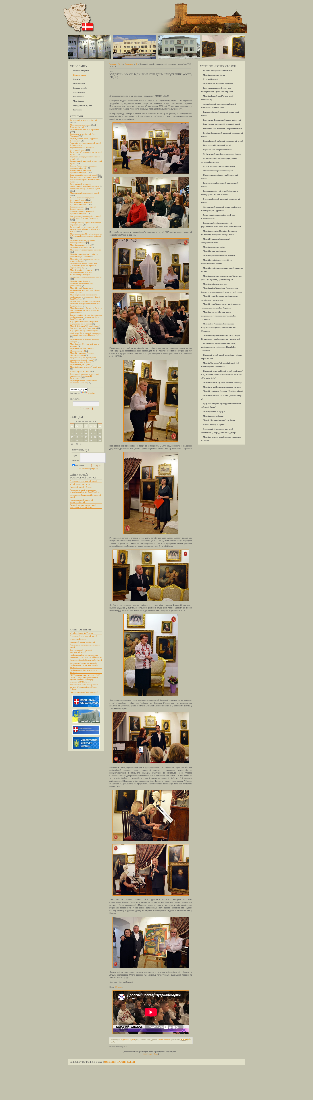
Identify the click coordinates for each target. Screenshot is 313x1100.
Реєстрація (147, 1054)
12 (91, 434)
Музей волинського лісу (80, 245)
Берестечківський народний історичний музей (82, 149)
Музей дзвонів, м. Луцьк (80, 362)
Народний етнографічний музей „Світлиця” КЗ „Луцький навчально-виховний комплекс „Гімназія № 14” (85, 333)
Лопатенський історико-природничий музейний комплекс (84, 185)
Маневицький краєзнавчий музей (84, 193)
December (129, 64)
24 (81, 440)
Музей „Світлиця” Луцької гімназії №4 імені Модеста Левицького (85, 327)
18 (86, 437)
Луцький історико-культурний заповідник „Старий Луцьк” (83, 359)
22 (72, 440)
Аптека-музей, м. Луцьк (80, 371)
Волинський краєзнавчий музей (83, 120)
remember (79, 465)
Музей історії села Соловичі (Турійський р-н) (82, 354)
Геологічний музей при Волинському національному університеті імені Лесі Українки (86, 317)
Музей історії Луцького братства (84, 129)
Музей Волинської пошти (81, 247)
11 (86, 434)
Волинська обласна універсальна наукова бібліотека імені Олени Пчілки (84, 687)
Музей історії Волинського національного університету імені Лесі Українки (85, 290)
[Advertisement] (84, 569)
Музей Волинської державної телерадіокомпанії (82, 241)
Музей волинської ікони (80, 125)
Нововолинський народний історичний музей (82, 199)
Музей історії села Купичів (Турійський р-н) (81, 350)
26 (91, 440)
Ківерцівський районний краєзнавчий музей (80, 171)
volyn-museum (164, 1040)
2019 (120, 64)
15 (72, 437)
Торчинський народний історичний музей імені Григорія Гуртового (85, 217)
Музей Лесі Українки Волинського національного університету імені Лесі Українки (85, 303)
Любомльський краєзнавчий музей (85, 189)
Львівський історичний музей (82, 642)
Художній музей (77, 127)
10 (81, 434)
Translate (91, 393)
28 (100, 440)
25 (86, 440)
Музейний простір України (81, 633)
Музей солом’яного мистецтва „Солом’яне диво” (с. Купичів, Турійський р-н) (83, 265)
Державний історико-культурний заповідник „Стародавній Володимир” (84, 376)
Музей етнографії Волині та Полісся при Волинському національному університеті (86, 310)
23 (77, 440)
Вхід (156, 1054)
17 (81, 437)
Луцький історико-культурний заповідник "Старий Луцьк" (83, 506)
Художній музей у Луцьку (81, 487)
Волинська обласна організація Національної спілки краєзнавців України (84, 665)
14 (100, 434)
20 (95, 437)
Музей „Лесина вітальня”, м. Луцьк (85, 367)
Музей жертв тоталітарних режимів (85, 250)
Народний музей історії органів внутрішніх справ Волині (84, 322)
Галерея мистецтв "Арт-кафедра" (84, 692)
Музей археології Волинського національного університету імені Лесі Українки (85, 297)
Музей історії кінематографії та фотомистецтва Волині (84, 255)
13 (95, 434)
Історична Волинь (77, 639)
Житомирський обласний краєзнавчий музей (81, 651)
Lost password (84, 468)
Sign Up (94, 468)
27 (95, 440)
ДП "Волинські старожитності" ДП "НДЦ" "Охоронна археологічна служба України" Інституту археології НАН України (85, 678)
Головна (112, 64)
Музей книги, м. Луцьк (80, 364)
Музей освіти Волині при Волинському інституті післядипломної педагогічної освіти (85, 274)
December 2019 (86, 421)
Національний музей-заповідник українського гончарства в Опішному (86, 656)
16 (77, 437)
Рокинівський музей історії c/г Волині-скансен (83, 208)
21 (100, 437)
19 (91, 437)
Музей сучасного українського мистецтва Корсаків (83, 381)
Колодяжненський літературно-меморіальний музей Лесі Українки (85, 491)
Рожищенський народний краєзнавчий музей (81, 203)
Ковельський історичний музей (83, 175)
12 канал (118, 987)
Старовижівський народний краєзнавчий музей (82, 212)
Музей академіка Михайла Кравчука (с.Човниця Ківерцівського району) (86, 235)
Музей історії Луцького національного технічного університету (81, 283)
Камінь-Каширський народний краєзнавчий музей (83, 167)
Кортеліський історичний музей (84, 177)
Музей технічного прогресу (82, 270)
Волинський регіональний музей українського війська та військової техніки (85, 229)
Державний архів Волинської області (86, 660)
